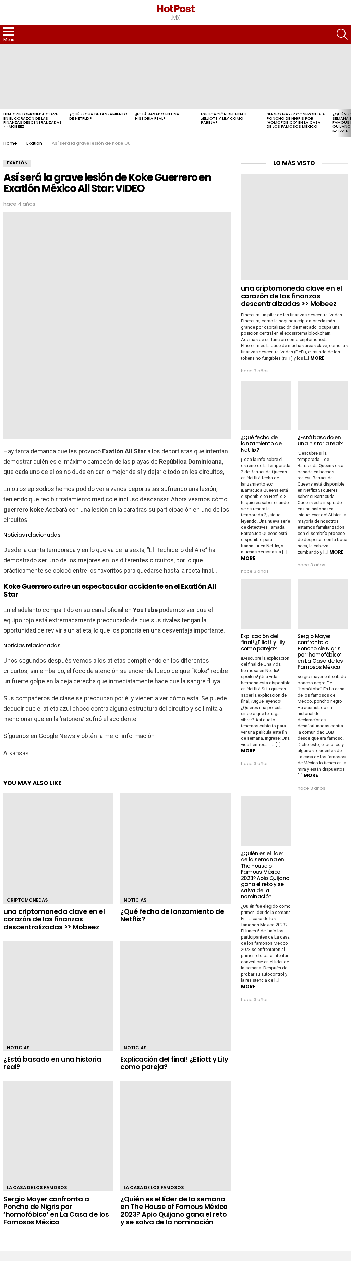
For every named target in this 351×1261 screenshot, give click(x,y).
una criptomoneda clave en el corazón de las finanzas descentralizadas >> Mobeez (32, 120)
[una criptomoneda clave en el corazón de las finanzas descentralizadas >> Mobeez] (33, 76)
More (317, 358)
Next (347, 90)
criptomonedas (27, 900)
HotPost (175, 8)
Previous (3, 90)
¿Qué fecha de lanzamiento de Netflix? (98, 116)
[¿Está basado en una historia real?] (164, 76)
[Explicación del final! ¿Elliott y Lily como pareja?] (230, 76)
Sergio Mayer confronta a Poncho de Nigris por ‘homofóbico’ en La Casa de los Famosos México (296, 120)
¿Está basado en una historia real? (157, 116)
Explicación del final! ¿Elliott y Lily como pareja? (223, 118)
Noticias (135, 900)
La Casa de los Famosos (37, 1187)
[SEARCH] (342, 34)
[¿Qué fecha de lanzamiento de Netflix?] (99, 76)
